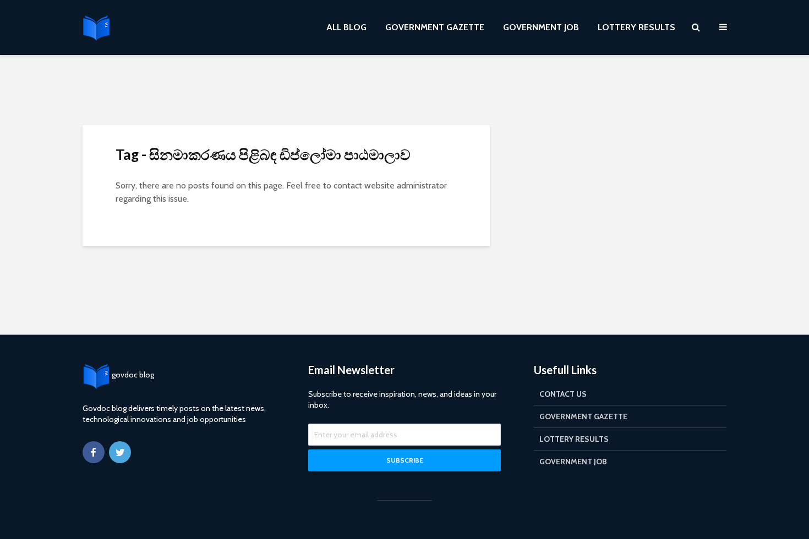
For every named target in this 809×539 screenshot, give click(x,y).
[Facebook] (94, 452)
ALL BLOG (346, 27)
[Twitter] (120, 452)
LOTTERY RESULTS (636, 27)
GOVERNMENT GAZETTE (434, 27)
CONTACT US (563, 394)
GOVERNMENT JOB (541, 27)
